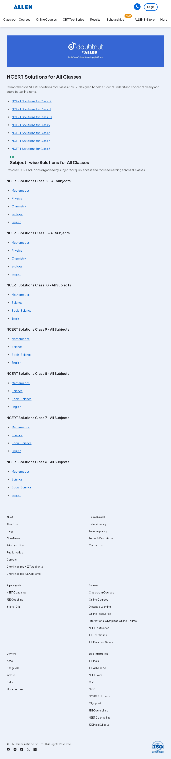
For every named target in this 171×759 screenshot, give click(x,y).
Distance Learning (100, 606)
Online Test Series (100, 613)
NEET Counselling (100, 717)
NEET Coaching (16, 592)
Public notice (15, 552)
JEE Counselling (98, 710)
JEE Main (94, 660)
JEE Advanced (97, 668)
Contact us (96, 545)
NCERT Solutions (99, 696)
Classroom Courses (16, 19)
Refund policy (97, 524)
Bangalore (13, 668)
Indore (11, 675)
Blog (10, 531)
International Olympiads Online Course (113, 620)
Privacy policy (15, 545)
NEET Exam (95, 675)
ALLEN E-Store (145, 19)
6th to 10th (13, 606)
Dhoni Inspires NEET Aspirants (25, 566)
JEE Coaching (15, 599)
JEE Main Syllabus (99, 724)
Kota (10, 660)
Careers (12, 559)
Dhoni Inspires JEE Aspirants (24, 573)
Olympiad (95, 703)
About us (12, 524)
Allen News (13, 538)
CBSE (92, 682)
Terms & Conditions (101, 538)
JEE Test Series (98, 635)
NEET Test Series (99, 628)
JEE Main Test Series (101, 642)
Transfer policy (98, 531)
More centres (15, 689)
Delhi (10, 682)
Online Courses (98, 599)
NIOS (92, 689)
